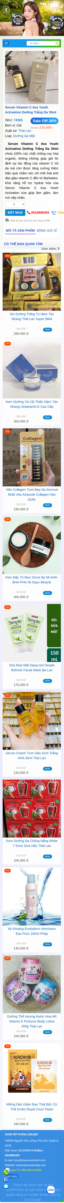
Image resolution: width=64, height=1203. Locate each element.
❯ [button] (54, 10)
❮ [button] (6, 10)
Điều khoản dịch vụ (46, 1194)
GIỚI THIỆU (12, 1176)
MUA (47, 329)
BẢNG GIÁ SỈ (47, 230)
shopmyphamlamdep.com (31, 1165)
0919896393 (40, 212)
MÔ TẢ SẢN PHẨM (20, 230)
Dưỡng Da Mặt (24, 136)
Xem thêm (48, 249)
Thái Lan (25, 130)
